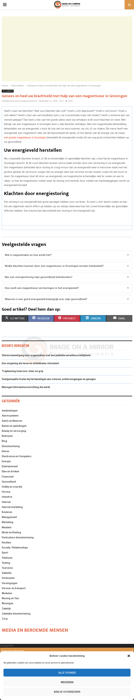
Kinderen (7, 512)
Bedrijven (7, 436)
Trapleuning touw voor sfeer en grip (22, 371)
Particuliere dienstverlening (18, 537)
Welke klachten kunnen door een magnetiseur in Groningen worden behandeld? (67, 266)
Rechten (6, 542)
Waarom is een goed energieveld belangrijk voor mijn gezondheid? (67, 299)
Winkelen (7, 593)
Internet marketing (12, 507)
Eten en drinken (10, 471)
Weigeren (67, 682)
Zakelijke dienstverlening (16, 613)
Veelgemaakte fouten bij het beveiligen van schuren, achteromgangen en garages (49, 379)
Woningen (7, 603)
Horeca (6, 491)
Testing (6, 562)
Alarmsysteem (10, 415)
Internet (6, 502)
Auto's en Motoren (12, 420)
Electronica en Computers (16, 456)
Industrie (7, 496)
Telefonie (7, 557)
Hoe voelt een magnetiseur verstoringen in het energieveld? (67, 288)
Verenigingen (9, 583)
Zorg (5, 618)
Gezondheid (8, 91)
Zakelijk (6, 608)
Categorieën (7, 645)
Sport (5, 552)
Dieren (5, 451)
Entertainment (10, 466)
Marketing (7, 522)
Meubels (7, 527)
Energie (6, 461)
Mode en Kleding (11, 532)
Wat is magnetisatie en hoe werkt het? (67, 255)
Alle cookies (67, 672)
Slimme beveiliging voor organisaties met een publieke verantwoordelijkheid (46, 355)
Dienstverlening (11, 446)
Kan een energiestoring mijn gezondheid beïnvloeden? (67, 277)
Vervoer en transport (13, 588)
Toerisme (7, 568)
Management (9, 517)
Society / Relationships (15, 547)
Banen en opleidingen (14, 425)
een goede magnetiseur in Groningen (25, 137)
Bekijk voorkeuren (67, 691)
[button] (129, 656)
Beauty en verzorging (14, 431)
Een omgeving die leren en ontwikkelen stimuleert (30, 363)
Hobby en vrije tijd (12, 486)
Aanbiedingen (10, 410)
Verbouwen (8, 578)
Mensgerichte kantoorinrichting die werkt (26, 387)
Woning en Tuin (10, 598)
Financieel (8, 476)
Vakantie (7, 573)
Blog (4, 441)
